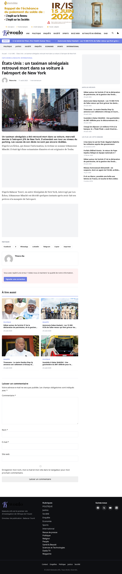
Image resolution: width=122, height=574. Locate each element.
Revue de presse (50, 532)
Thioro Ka (12, 80)
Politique (47, 535)
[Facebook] (98, 507)
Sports (66, 33)
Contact (45, 564)
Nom (5, 430)
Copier (56, 247)
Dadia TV (47, 550)
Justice (18, 46)
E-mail (5, 442)
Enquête (47, 33)
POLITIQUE (36, 33)
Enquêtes (53, 564)
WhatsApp (24, 247)
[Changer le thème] (118, 33)
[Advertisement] (40, 170)
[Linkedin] (116, 507)
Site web (6, 454)
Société (56, 33)
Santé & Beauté (49, 544)
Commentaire (9, 395)
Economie (49, 46)
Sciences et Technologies (54, 547)
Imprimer (67, 247)
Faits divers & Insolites (11, 58)
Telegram (46, 247)
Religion (46, 538)
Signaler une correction (15, 279)
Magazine (47, 553)
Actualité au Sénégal (91, 33)
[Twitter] (104, 507)
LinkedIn (35, 247)
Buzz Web (75, 33)
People (46, 541)
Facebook (7, 247)
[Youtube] (110, 507)
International (73, 46)
